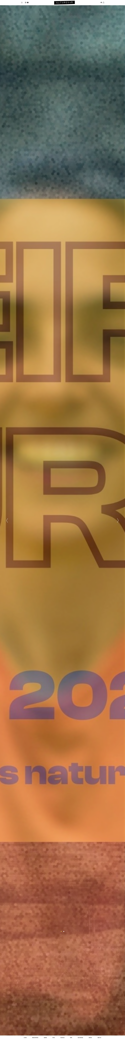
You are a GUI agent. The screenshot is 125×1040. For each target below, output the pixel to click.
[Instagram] (26, 2)
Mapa (71, 1037)
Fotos (53, 1037)
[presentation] (7, 520)
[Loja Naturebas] (103, 2)
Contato (90, 1037)
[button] (61, 931)
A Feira (25, 1037)
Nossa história (35, 1037)
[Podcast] (101, 2)
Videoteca (62, 1037)
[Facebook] (28, 2)
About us (99, 1037)
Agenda (45, 1037)
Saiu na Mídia (80, 1037)
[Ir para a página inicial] (64, 2)
